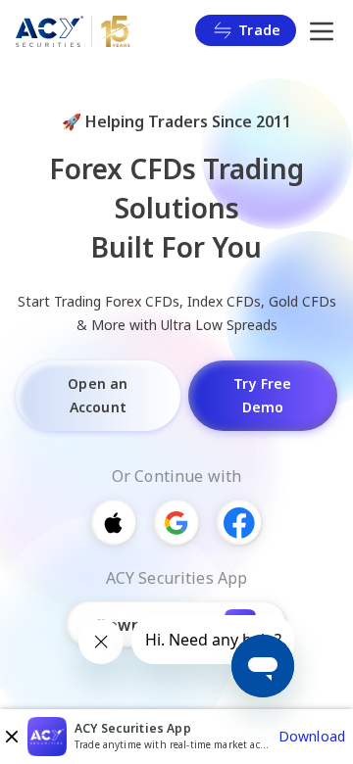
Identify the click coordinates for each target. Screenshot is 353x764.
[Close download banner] (12, 736)
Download (311, 736)
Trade (259, 30)
